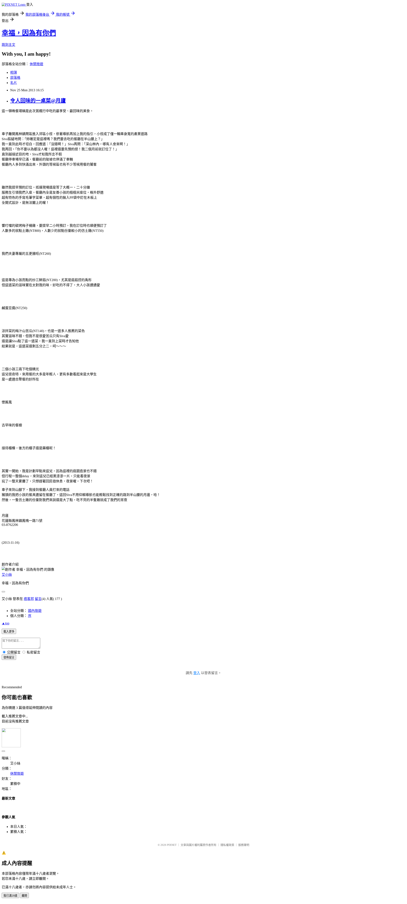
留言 (38, 599)
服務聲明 (243, 844)
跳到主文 (8, 44)
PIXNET (172, 844)
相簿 (13, 72)
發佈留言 (8, 657)
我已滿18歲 (10, 895)
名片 (13, 82)
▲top (5, 623)
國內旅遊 (35, 611)
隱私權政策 (227, 844)
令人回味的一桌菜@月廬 (38, 100)
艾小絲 (7, 574)
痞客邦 (29, 599)
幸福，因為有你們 (29, 33)
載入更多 (8, 631)
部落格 (15, 77)
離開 (24, 895)
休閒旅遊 (36, 64)
